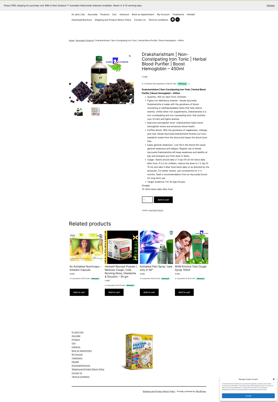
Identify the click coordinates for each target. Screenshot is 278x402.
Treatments (178, 14)
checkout (124, 14)
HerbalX (191, 14)
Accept (248, 396)
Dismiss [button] (271, 5)
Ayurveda (92, 14)
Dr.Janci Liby (78, 14)
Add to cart (163, 199)
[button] (274, 379)
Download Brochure (82, 20)
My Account (163, 14)
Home (71, 40)
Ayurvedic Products (85, 40)
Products (104, 14)
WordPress (201, 391)
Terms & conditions (158, 20)
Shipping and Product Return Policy (113, 20)
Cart (114, 14)
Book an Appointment (143, 14)
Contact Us (140, 20)
